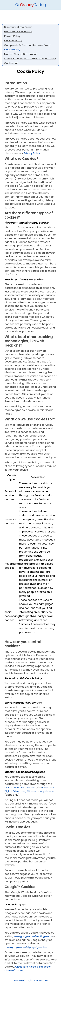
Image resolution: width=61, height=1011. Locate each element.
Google (33, 966)
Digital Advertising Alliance (20, 787)
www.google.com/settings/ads (33, 936)
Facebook (45, 966)
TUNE (20, 970)
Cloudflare (21, 966)
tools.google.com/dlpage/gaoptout (27, 947)
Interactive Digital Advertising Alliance (30, 789)
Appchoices (47, 791)
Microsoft (10, 970)
